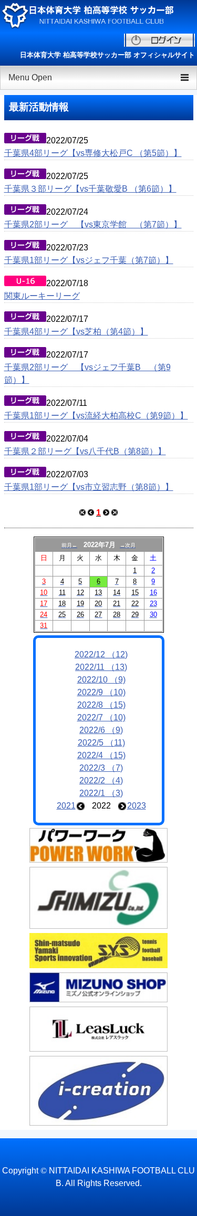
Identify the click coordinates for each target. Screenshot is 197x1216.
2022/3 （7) (101, 767)
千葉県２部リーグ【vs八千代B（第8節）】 (85, 451)
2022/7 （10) (101, 717)
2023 (136, 805)
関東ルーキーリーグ (42, 295)
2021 (66, 805)
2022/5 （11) (101, 742)
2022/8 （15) (101, 704)
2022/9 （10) (101, 692)
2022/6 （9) (101, 730)
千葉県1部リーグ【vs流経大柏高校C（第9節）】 (96, 415)
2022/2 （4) (101, 780)
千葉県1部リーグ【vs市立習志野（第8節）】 (88, 487)
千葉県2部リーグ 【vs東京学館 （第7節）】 (93, 224)
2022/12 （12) (101, 654)
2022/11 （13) (101, 667)
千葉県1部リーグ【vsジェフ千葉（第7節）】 (88, 260)
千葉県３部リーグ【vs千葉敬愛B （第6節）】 (90, 188)
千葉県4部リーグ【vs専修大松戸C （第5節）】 (93, 153)
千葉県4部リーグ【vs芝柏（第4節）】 (76, 331)
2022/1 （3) (101, 793)
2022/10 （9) (101, 679)
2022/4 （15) (101, 755)
